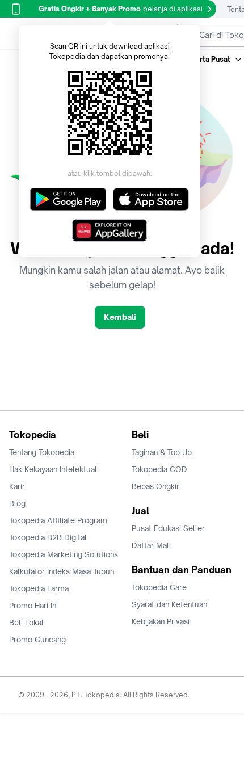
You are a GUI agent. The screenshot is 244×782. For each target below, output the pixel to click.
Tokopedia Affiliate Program (58, 520)
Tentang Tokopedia (41, 452)
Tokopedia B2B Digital (48, 537)
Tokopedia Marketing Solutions (63, 554)
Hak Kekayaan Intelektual (53, 469)
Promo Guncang (37, 639)
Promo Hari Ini (33, 605)
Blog (17, 503)
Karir (17, 486)
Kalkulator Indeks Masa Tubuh (62, 571)
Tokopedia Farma (39, 588)
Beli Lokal (26, 622)
